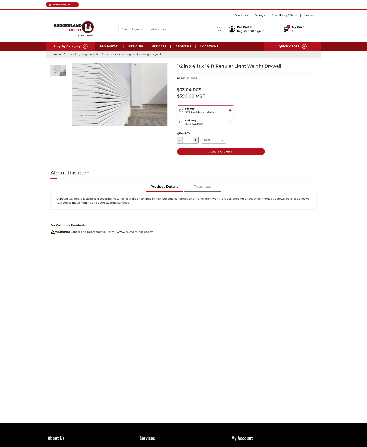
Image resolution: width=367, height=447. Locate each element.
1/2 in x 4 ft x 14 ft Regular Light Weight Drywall (133, 54)
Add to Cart (221, 151)
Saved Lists (241, 15)
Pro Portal (109, 46)
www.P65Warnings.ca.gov (135, 232)
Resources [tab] (203, 187)
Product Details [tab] (164, 187)
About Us (183, 46)
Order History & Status (284, 15)
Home (57, 54)
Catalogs (259, 15)
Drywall (72, 54)
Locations (209, 46)
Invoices (308, 15)
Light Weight (91, 54)
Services (159, 46)
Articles (135, 46)
